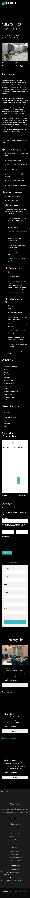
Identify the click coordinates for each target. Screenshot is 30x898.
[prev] (4, 442)
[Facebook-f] (15, 818)
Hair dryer (6, 369)
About (15, 831)
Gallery (15, 839)
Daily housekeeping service (11, 391)
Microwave (6, 372)
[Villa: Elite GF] (15, 701)
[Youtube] (18, 818)
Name (4, 529)
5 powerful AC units (9, 383)
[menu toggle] (27, 3)
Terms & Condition (15, 860)
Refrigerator (7, 377)
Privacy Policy (15, 851)
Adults (5, 584)
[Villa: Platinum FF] (15, 747)
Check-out (7, 576)
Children (6, 592)
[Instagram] (11, 818)
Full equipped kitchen (9, 364)
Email (17, 529)
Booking (15, 622)
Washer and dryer (8, 394)
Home (15, 828)
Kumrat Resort (15, 834)
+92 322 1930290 (16, 880)
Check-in (6, 568)
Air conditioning (7, 375)
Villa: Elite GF (9, 714)
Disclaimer (15, 854)
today (11, 442)
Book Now (14, 685)
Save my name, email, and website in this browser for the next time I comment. (14, 525)
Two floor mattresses (9, 400)
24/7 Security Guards (9, 397)
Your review (5, 536)
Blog (15, 842)
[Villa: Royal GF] (15, 655)
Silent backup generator (10, 380)
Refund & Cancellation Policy (15, 857)
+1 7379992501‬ (16, 872)
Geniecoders (15, 894)
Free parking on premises (10, 366)
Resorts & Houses (15, 836)
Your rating (5, 518)
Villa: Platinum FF (11, 760)
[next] (7, 442)
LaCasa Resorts (8, 85)
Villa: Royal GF (10, 668)
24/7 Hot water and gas (10, 389)
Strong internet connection (10, 386)
